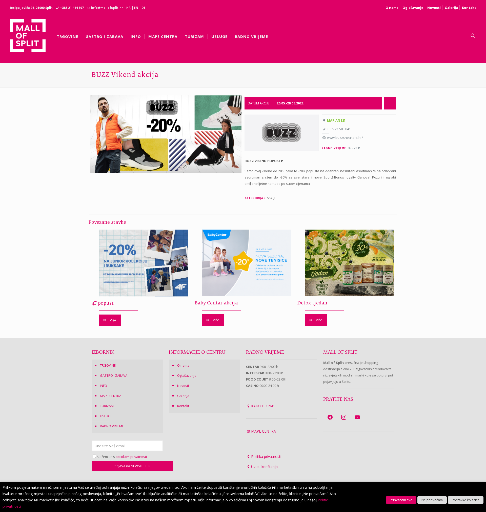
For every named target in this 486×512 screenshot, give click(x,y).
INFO (103, 385)
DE (143, 8)
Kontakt (469, 7)
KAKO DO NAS (263, 406)
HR (128, 8)
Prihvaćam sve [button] (401, 500)
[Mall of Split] (28, 35)
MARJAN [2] (336, 120)
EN (136, 8)
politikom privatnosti (131, 456)
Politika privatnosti (266, 456)
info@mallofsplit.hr (107, 8)
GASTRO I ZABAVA (113, 375)
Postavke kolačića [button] (465, 500)
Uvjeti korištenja (264, 466)
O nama (392, 7)
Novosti (434, 7)
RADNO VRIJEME (112, 426)
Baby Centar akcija (216, 303)
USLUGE (106, 416)
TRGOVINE (108, 365)
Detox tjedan (312, 303)
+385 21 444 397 (72, 8)
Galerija (451, 7)
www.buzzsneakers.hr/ (345, 137)
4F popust (103, 303)
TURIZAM (107, 406)
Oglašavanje (412, 7)
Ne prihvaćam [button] (432, 500)
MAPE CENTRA (110, 395)
